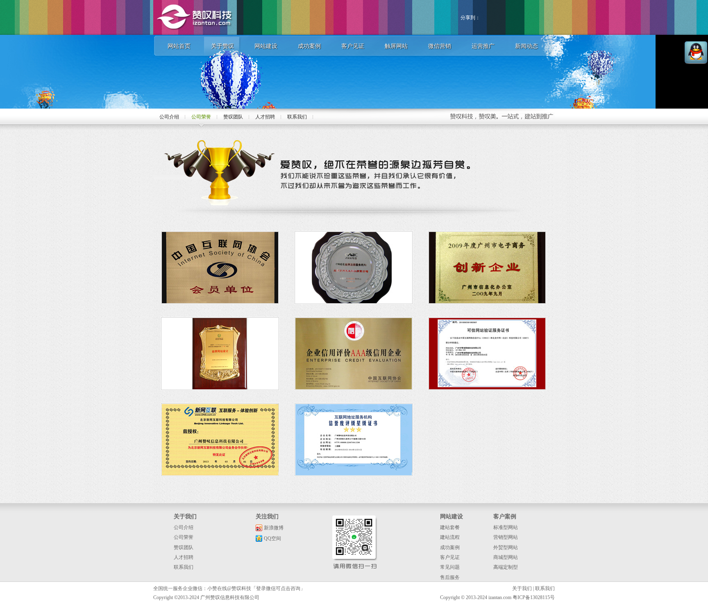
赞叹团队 (233, 117)
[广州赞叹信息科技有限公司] (195, 33)
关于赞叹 (222, 46)
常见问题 (450, 567)
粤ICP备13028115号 (534, 597)
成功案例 (309, 46)
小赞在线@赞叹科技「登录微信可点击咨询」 (256, 588)
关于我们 (522, 588)
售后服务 (450, 577)
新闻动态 (526, 46)
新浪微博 (274, 528)
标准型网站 (505, 527)
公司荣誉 (201, 117)
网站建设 (265, 46)
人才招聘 (265, 117)
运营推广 (483, 46)
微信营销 (439, 46)
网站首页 (179, 46)
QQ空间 (272, 538)
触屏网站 (396, 46)
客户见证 (352, 46)
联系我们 (297, 117)
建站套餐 (450, 527)
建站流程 (450, 537)
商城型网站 (505, 557)
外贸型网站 (505, 547)
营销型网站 (505, 537)
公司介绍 (169, 117)
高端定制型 (505, 567)
